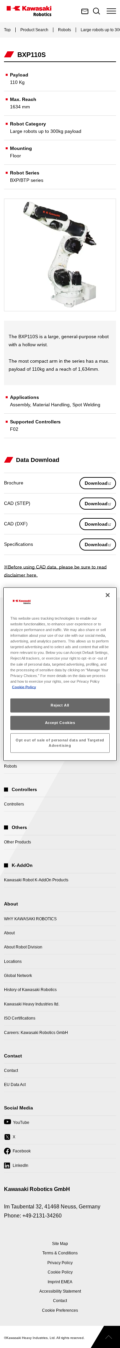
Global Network (18, 975)
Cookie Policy (24, 687)
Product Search (34, 30)
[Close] (107, 595)
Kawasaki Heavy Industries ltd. (31, 1004)
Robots (64, 30)
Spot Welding (86, 404)
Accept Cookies (60, 722)
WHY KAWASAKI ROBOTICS (30, 919)
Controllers (14, 804)
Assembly (20, 404)
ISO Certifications (19, 1018)
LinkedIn (16, 1167)
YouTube (16, 1125)
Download (100, 484)
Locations (13, 961)
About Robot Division (23, 947)
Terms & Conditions (60, 1253)
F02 (14, 429)
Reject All (60, 705)
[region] (60, 674)
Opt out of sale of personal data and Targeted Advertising (60, 742)
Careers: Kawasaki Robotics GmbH (36, 1032)
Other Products (17, 842)
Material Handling (51, 404)
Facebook (17, 1153)
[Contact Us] (85, 11)
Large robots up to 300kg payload (45, 131)
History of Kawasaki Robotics (30, 989)
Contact (11, 1070)
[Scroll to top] (105, 1337)
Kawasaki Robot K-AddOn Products (36, 880)
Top (7, 30)
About (9, 933)
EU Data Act (15, 1084)
